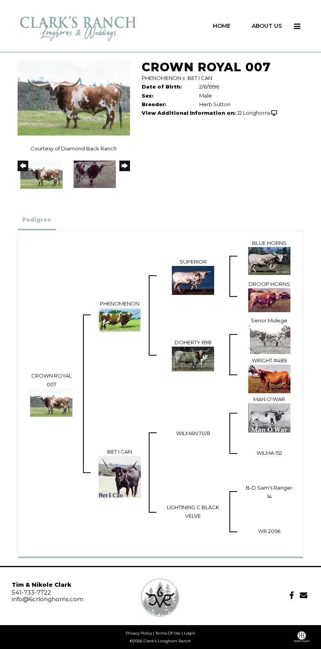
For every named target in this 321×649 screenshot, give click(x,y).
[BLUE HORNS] (269, 260)
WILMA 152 (269, 453)
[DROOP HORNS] (269, 299)
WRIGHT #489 (269, 360)
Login (189, 633)
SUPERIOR (193, 262)
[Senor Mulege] (269, 339)
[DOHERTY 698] (193, 358)
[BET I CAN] (120, 476)
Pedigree (36, 219)
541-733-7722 (31, 592)
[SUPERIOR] (193, 280)
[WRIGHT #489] (269, 378)
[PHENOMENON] (120, 319)
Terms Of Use (167, 633)
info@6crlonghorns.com (47, 599)
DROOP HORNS (269, 284)
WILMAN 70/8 (193, 433)
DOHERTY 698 (193, 342)
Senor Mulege (269, 320)
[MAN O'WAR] (269, 417)
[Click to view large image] (74, 97)
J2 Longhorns (253, 113)
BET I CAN (200, 78)
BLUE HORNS (269, 243)
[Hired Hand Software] (301, 639)
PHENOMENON (161, 78)
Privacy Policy (139, 633)
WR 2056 (269, 531)
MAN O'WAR (269, 399)
